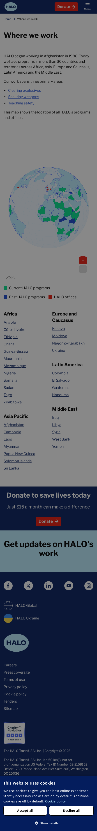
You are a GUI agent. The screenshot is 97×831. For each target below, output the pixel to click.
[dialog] (48, 803)
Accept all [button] (25, 810)
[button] (48, 823)
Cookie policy (55, 801)
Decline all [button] (71, 810)
